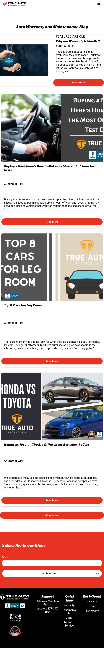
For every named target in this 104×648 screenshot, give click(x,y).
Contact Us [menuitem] (91, 601)
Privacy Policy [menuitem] (91, 610)
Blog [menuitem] (91, 606)
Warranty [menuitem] (69, 605)
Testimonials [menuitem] (69, 611)
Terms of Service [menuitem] (69, 624)
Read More (78, 82)
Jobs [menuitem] (69, 617)
